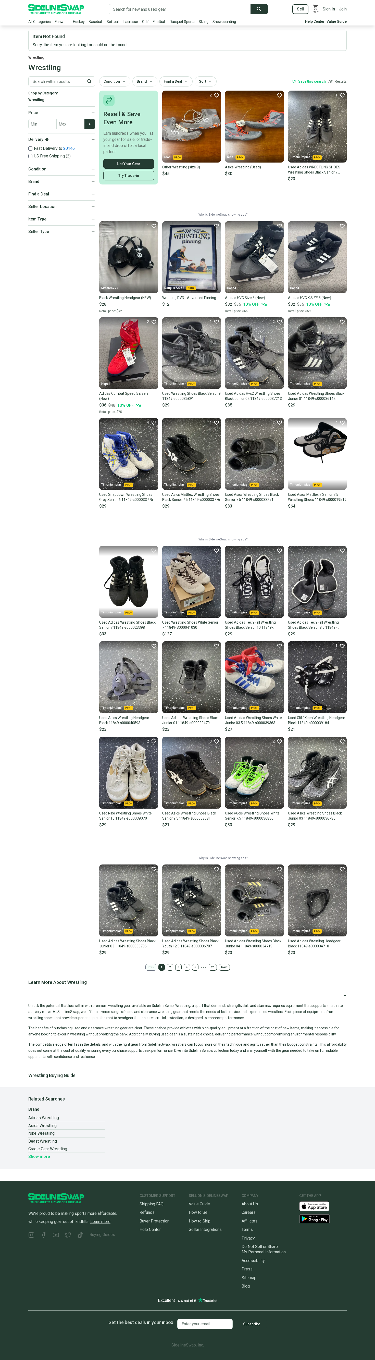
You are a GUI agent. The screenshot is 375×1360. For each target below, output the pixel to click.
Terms (247, 1229)
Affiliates (249, 1221)
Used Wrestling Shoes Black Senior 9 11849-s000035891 (191, 396)
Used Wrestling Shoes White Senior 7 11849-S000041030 (190, 624)
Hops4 (231, 288)
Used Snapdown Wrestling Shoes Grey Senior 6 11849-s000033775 (126, 497)
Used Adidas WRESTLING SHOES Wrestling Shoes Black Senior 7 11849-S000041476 (314, 170)
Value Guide (337, 21)
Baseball (96, 22)
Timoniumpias (300, 157)
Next (224, 967)
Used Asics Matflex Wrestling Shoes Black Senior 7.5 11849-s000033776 (191, 497)
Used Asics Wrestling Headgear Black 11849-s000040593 (124, 720)
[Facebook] (44, 1235)
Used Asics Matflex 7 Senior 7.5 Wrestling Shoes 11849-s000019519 (317, 497)
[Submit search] (259, 9)
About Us (250, 1204)
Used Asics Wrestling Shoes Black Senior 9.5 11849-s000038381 (189, 815)
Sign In (329, 9)
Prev (151, 967)
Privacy (248, 1238)
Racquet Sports (182, 22)
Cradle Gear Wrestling (47, 1148)
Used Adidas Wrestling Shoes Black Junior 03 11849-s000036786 (127, 943)
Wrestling (36, 57)
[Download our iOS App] (318, 1206)
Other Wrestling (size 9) (181, 167)
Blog (246, 1286)
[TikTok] (80, 1235)
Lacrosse (130, 22)
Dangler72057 (174, 288)
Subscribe (251, 1324)
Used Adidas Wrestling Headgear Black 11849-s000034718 (314, 943)
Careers (249, 1212)
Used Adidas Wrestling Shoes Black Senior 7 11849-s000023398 (127, 624)
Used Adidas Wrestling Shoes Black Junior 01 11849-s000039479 (190, 720)
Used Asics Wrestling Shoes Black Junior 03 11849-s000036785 (315, 815)
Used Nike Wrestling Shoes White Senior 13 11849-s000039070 (125, 815)
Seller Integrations (205, 1229)
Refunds (147, 1212)
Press (247, 1269)
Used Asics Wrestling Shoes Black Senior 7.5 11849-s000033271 (252, 497)
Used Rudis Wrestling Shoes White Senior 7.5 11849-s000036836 (252, 815)
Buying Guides (102, 1234)
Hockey (79, 22)
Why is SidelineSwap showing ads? (222, 214)
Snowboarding (224, 22)
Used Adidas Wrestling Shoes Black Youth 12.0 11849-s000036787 (190, 943)
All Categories (39, 22)
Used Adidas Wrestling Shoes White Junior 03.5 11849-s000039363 (253, 720)
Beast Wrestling (42, 1141)
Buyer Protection (154, 1221)
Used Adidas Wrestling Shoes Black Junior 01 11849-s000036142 (316, 396)
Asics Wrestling (42, 1125)
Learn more (100, 1221)
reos (167, 157)
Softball (113, 22)
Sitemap (249, 1277)
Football (159, 22)
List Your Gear (128, 164)
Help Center (314, 21)
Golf (145, 22)
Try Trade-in (128, 176)
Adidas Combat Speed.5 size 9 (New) (123, 396)
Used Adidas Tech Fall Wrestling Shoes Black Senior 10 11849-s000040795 (250, 625)
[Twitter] (68, 1235)
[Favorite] (279, 95)
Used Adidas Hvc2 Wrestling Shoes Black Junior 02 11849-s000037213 (253, 396)
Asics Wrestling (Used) (243, 167)
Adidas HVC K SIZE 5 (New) (309, 298)
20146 (69, 148)
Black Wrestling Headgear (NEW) (125, 298)
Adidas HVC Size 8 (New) (245, 298)
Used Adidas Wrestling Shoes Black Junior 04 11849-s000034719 (253, 943)
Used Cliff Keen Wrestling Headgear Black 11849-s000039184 (316, 720)
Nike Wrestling (41, 1133)
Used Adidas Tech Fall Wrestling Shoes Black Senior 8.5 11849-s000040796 (313, 625)
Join (343, 9)
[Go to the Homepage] (56, 9)
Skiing (203, 22)
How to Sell (199, 1212)
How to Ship (199, 1221)
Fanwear (62, 22)
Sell (300, 9)
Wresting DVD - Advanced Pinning (189, 298)
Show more (39, 1156)
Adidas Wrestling (43, 1117)
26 (213, 967)
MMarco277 (109, 288)
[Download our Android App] (323, 1218)
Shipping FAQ (152, 1204)
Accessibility (253, 1260)
